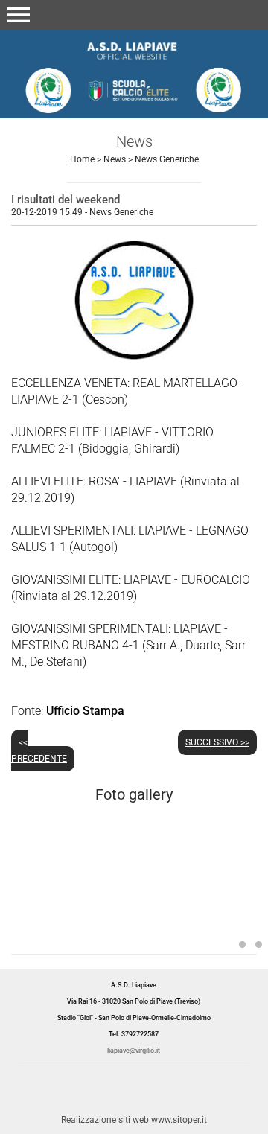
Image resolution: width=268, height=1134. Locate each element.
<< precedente (39, 750)
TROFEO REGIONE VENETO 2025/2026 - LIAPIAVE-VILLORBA (258, 944)
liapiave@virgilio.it (133, 1050)
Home (82, 159)
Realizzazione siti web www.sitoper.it (134, 1120)
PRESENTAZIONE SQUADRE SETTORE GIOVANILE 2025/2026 (130, 916)
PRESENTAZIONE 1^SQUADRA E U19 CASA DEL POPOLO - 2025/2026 (242, 944)
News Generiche (167, 159)
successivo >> (217, 742)
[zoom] (134, 355)
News (114, 159)
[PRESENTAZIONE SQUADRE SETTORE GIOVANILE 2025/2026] (134, 894)
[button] (19, 15)
